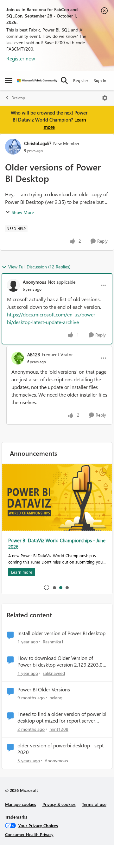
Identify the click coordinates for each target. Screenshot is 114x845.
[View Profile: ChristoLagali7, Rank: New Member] (13, 147)
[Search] (64, 80)
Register (80, 80)
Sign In (100, 80)
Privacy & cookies (59, 804)
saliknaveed (54, 673)
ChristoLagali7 (38, 143)
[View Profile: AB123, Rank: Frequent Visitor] (17, 358)
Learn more (21, 572)
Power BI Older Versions (43, 689)
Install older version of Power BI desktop (61, 633)
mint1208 (58, 729)
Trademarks (16, 817)
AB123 (33, 354)
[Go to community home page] (37, 80)
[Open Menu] (104, 98)
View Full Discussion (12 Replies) (39, 267)
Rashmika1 (53, 642)
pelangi (56, 698)
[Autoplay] (46, 587)
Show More (23, 212)
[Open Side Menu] (9, 80)
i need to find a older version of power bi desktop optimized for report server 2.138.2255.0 (61, 717)
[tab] (54, 587)
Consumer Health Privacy (29, 834)
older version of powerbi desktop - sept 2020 (60, 748)
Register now (20, 58)
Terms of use (94, 804)
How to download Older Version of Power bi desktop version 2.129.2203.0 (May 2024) (60, 661)
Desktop (18, 97)
